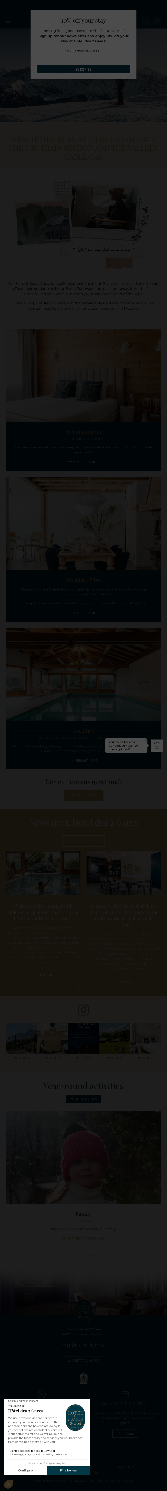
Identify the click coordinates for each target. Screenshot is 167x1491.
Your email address (83, 50)
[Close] (132, 14)
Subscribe (83, 69)
